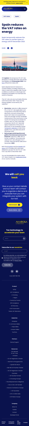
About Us (14, 407)
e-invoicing (14, 295)
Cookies (25, 422)
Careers (14, 409)
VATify (14, 289)
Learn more (19, 3)
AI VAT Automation (14, 308)
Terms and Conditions (11, 422)
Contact (14, 412)
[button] (24, 9)
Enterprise (14, 321)
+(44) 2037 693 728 (14, 276)
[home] (8, 9)
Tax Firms (14, 332)
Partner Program (14, 342)
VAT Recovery (14, 306)
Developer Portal (14, 415)
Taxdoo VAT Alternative (14, 311)
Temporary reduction (10, 128)
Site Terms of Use (18, 422)
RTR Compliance (14, 303)
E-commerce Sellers (14, 324)
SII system (10, 146)
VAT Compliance (14, 292)
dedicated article (21, 157)
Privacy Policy (18, 260)
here (3, 83)
